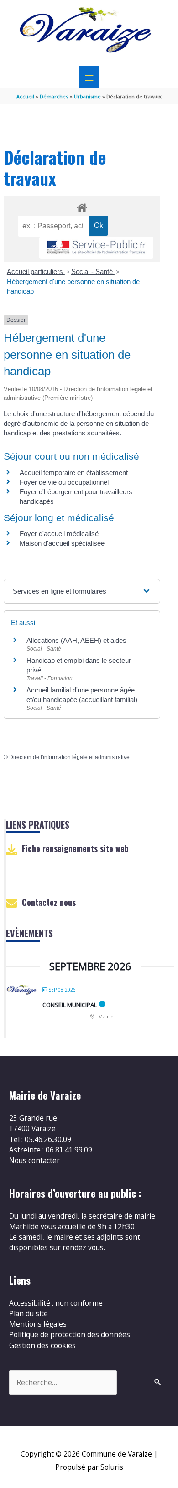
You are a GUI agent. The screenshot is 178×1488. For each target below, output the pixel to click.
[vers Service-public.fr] (96, 248)
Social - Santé (93, 271)
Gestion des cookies (42, 1345)
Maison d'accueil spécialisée (62, 543)
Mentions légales (38, 1324)
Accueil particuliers (36, 271)
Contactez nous (49, 902)
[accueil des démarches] (81, 206)
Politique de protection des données (69, 1334)
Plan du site (28, 1313)
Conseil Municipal (69, 1005)
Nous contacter (34, 1160)
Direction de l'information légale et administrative (69, 757)
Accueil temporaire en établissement (74, 472)
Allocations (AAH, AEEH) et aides (76, 640)
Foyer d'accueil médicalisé (59, 533)
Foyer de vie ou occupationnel (64, 482)
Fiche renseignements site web (75, 848)
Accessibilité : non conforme (56, 1303)
